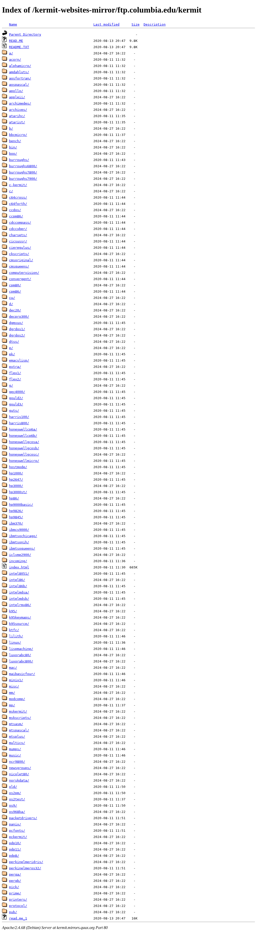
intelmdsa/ (19, 592)
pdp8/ (14, 856)
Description (155, 24)
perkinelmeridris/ (26, 862)
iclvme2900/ (20, 555)
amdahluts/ (19, 72)
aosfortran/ (20, 78)
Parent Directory (25, 34)
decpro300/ (19, 316)
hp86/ (14, 498)
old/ (13, 787)
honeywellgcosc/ (24, 454)
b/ (11, 128)
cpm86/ (15, 291)
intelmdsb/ (19, 599)
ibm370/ (16, 523)
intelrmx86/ (20, 605)
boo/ (13, 153)
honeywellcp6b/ (23, 436)
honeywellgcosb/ (24, 448)
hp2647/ (16, 479)
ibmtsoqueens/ (22, 548)
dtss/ (14, 342)
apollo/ (16, 91)
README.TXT (19, 47)
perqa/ (15, 874)
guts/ (14, 410)
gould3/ (16, 404)
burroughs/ (19, 160)
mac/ (13, 667)
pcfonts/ (17, 830)
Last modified (106, 24)
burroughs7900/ (23, 179)
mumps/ (15, 749)
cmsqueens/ (19, 266)
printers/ (18, 899)
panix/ (15, 824)
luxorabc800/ (21, 661)
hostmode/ (18, 467)
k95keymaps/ (20, 617)
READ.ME (16, 41)
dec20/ (15, 310)
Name (13, 24)
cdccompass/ (20, 222)
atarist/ (17, 122)
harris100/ (19, 417)
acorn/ (15, 59)
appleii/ (17, 97)
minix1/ (16, 680)
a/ (11, 53)
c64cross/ (18, 197)
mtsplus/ (17, 736)
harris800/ (19, 423)
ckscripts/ (19, 254)
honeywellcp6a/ (23, 429)
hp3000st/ (18, 492)
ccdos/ (15, 210)
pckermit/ (18, 837)
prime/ (15, 893)
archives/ (18, 110)
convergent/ (20, 279)
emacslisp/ (19, 360)
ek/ (12, 354)
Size (136, 24)
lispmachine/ (21, 649)
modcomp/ (17, 699)
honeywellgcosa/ (24, 442)
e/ (11, 348)
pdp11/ (15, 849)
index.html (19, 567)
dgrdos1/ (17, 329)
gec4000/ (17, 392)
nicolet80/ (19, 774)
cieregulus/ (20, 247)
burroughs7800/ (23, 172)
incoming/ (18, 561)
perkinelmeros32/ (25, 868)
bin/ (13, 147)
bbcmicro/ (18, 135)
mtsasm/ (16, 724)
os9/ (13, 805)
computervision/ (24, 273)
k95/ (13, 611)
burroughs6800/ (23, 166)
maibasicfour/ (22, 674)
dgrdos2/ (17, 335)
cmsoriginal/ (21, 260)
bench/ (15, 141)
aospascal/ (19, 85)
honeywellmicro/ (24, 461)
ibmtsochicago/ (23, 536)
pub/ (13, 912)
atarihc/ (17, 116)
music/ (15, 755)
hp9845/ (16, 517)
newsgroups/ (20, 768)
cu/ (12, 298)
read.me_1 (18, 918)
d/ (11, 304)
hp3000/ (16, 486)
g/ (11, 385)
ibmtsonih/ (19, 542)
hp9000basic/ (21, 504)
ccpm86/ (16, 216)
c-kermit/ (18, 185)
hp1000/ (16, 473)
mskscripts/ (20, 718)
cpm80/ (15, 285)
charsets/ (18, 235)
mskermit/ (18, 711)
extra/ (15, 367)
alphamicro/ (20, 66)
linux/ (15, 642)
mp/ (12, 705)
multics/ (17, 743)
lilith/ (16, 636)
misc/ (14, 686)
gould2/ (16, 398)
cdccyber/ (18, 229)
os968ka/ (17, 812)
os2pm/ (15, 793)
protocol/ (18, 906)
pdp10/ (15, 843)
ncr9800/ (17, 762)
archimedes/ (20, 103)
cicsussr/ (18, 241)
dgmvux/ (16, 323)
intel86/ (17, 580)
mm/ (12, 693)
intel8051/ (19, 573)
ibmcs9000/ (19, 530)
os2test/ (17, 799)
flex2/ (15, 379)
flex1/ (15, 373)
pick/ (14, 887)
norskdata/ (19, 780)
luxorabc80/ (20, 655)
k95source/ (19, 624)
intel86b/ (18, 586)
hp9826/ (16, 511)
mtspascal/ (19, 730)
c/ (11, 191)
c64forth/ (18, 204)
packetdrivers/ (23, 818)
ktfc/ (14, 630)
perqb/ (15, 881)
